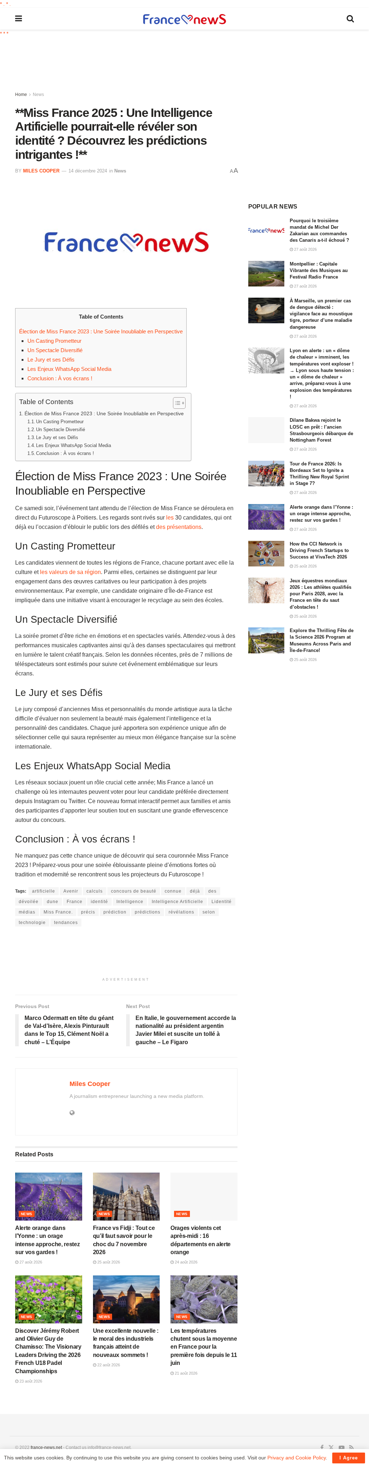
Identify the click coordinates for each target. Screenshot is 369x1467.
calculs (94, 891)
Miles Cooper (41, 171)
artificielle (43, 891)
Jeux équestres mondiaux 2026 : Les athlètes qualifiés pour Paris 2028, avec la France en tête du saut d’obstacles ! (320, 594)
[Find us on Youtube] (341, 1448)
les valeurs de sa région (70, 572)
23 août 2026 (30, 1381)
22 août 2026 (108, 1365)
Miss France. (58, 912)
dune (52, 901)
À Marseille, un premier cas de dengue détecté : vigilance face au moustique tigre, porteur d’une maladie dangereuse (321, 314)
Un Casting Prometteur (54, 341)
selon (209, 912)
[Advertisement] (190, 65)
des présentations (178, 527)
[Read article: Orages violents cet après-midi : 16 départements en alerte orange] (203, 1197)
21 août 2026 (185, 1373)
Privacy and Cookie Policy (296, 1458)
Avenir (70, 891)
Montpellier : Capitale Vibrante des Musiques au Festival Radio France (319, 270)
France (75, 901)
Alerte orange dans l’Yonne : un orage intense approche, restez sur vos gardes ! (321, 513)
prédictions (147, 912)
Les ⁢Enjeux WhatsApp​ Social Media (69, 369)
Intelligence (129, 901)
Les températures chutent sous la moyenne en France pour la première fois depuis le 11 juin (203, 1347)
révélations (181, 912)
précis (88, 912)
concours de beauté (133, 891)
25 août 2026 (108, 1262)
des (212, 891)
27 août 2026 (30, 1262)
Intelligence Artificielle (177, 901)
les (170, 517)
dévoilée (29, 901)
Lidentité (222, 901)
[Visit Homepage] (184, 19)
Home (21, 94)
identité (99, 901)
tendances (66, 922)
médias (27, 912)
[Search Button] (350, 19)
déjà (195, 891)
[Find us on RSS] (351, 1448)
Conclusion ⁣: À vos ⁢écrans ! (59, 378)
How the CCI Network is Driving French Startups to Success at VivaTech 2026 (319, 550)
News (38, 94)
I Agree (348, 1458)
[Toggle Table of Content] (176, 403)
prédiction (114, 912)
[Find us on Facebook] (322, 1448)
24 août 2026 (185, 1262)
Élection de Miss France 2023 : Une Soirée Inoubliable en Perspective (101, 331)
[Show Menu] (18, 19)
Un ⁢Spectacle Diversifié (55, 350)
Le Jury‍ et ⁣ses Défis (51, 359)
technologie (32, 922)
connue (173, 891)
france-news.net (46, 1447)
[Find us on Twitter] (331, 1448)
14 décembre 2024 (87, 171)
